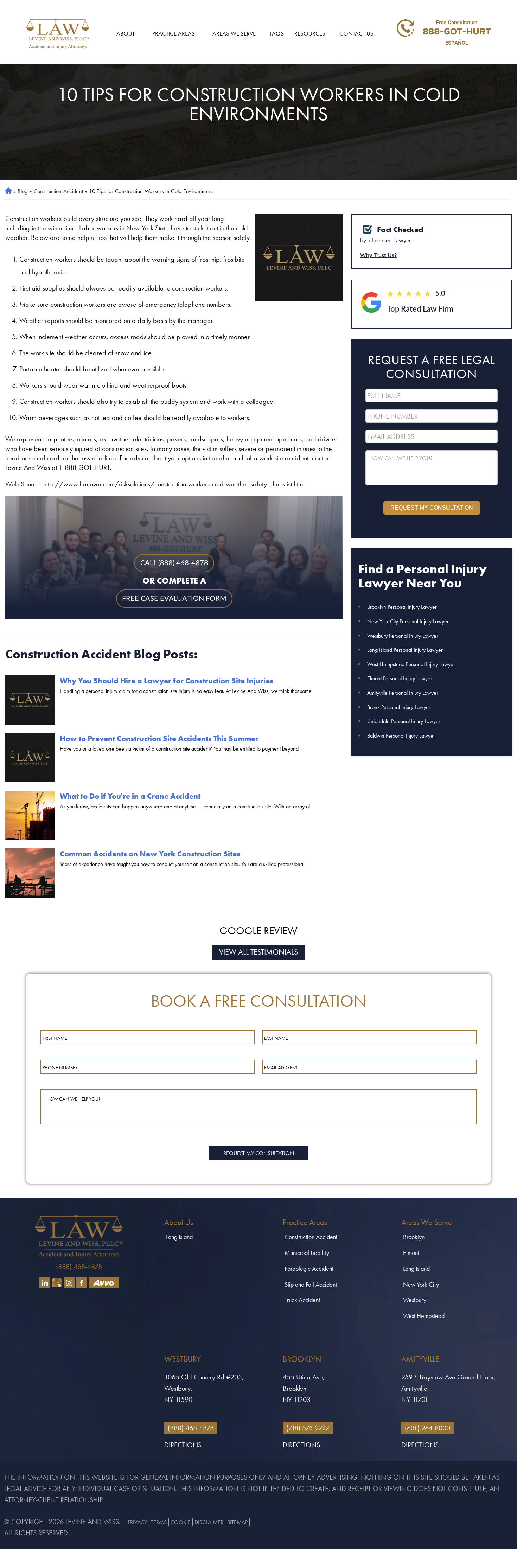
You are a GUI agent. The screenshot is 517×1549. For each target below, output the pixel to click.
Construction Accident (58, 191)
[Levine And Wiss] (57, 34)
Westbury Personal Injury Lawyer (402, 635)
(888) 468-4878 (79, 1266)
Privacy (137, 1522)
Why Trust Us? (378, 255)
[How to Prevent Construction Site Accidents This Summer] (30, 757)
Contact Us (356, 33)
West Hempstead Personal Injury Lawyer (411, 664)
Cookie (181, 1522)
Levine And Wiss (92, 1521)
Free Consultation (456, 22)
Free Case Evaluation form (174, 598)
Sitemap (237, 1522)
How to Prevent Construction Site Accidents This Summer (159, 738)
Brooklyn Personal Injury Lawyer (402, 607)
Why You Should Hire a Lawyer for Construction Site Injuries (166, 681)
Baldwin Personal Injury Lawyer (401, 735)
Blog (22, 191)
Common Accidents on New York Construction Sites (150, 854)
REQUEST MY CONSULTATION (431, 508)
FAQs (277, 33)
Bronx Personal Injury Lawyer (398, 707)
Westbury (414, 1300)
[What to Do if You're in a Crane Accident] (30, 815)
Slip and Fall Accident (311, 1284)
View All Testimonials (258, 952)
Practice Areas (173, 33)
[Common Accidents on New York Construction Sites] (30, 873)
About (125, 33)
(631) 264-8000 (427, 1428)
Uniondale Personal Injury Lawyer (403, 721)
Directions (183, 1444)
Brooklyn (414, 1237)
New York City (421, 1284)
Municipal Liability (307, 1253)
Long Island (179, 1237)
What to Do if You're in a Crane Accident (130, 796)
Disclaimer (208, 1522)
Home (7, 191)
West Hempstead (424, 1316)
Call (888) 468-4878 (174, 563)
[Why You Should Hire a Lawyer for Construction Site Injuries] (30, 700)
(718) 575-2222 (307, 1428)
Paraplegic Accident (309, 1268)
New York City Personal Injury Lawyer (408, 621)
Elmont (411, 1253)
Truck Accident (302, 1300)
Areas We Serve (234, 33)
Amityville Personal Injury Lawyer (402, 692)
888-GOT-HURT (457, 31)
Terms (159, 1522)
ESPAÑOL (456, 43)
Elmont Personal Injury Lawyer (399, 678)
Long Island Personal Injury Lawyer (405, 650)
